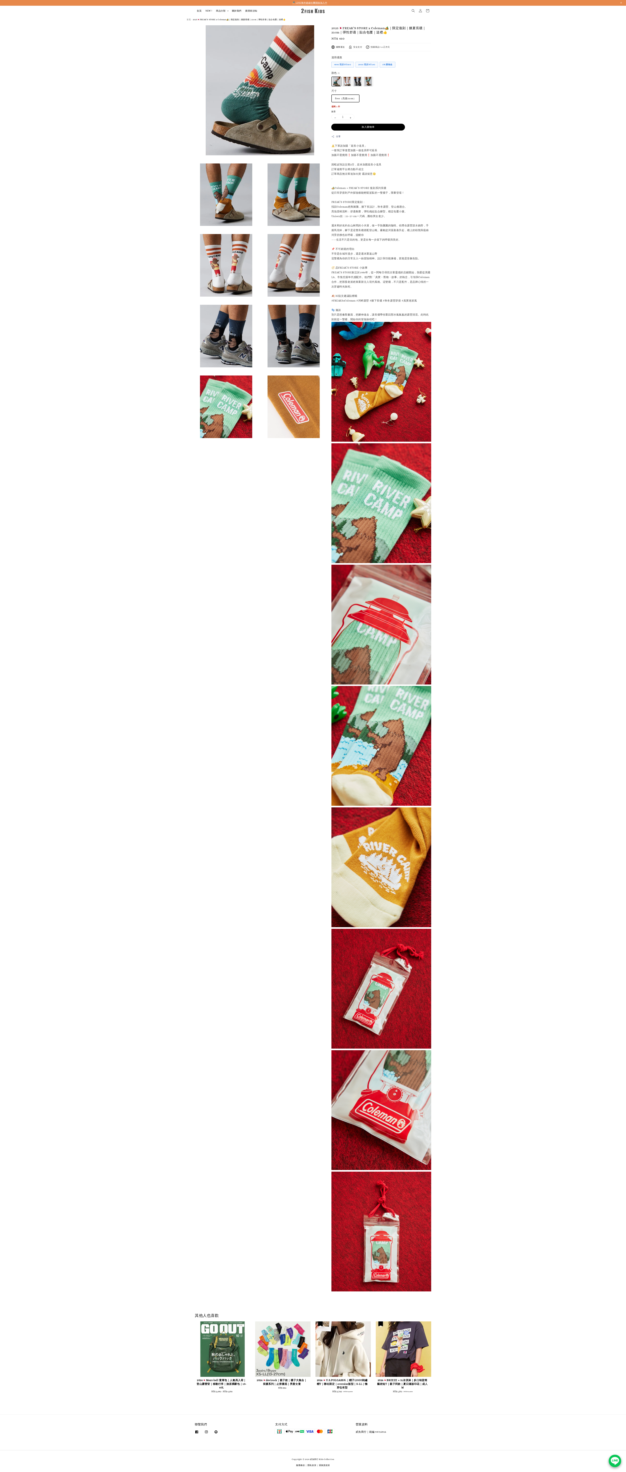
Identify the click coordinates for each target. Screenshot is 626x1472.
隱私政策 (311, 1465)
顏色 (335, 72)
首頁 (199, 10)
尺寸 (334, 90)
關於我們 (236, 10)
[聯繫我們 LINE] (615, 1461)
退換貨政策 (324, 1465)
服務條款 (300, 1465)
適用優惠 (336, 57)
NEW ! (208, 10)
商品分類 (220, 10)
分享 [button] (338, 136)
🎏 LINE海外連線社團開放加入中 (309, 2)
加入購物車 (368, 126)
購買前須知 (251, 10)
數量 (333, 111)
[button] (413, 10)
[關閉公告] (621, 2)
